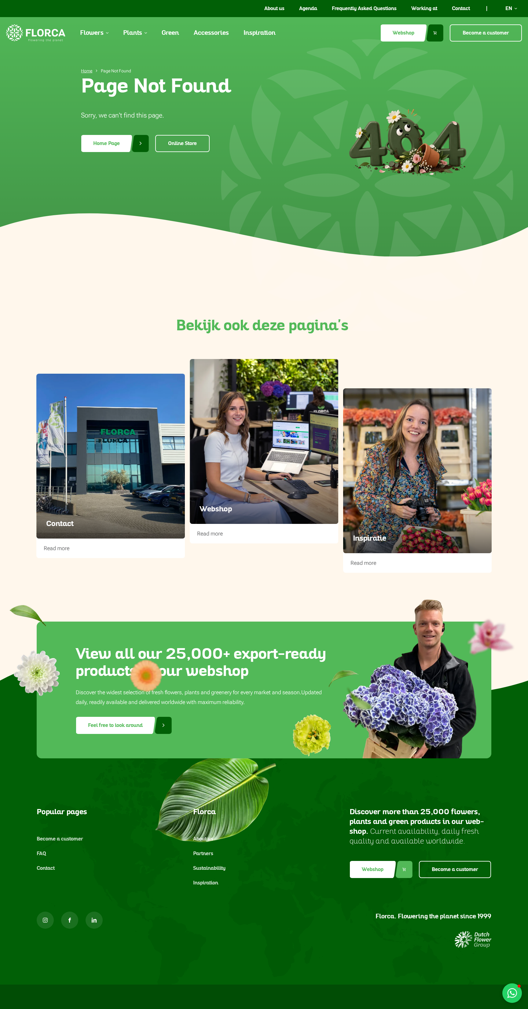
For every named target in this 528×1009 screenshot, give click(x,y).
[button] (512, 993)
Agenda (308, 8)
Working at (424, 8)
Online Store (182, 143)
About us (274, 8)
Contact (461, 8)
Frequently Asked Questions (364, 8)
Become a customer (486, 33)
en (508, 8)
